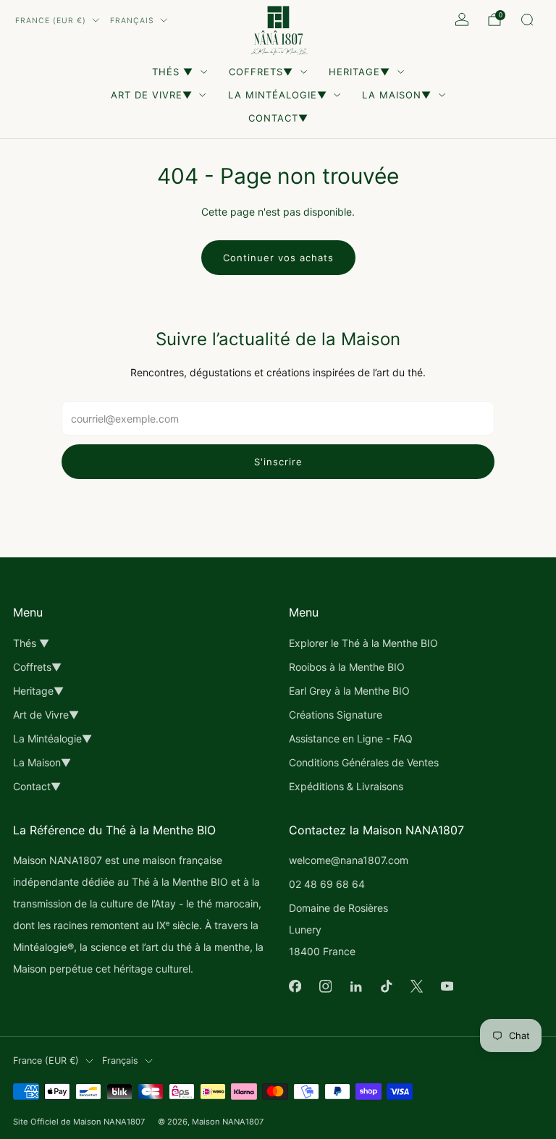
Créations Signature (335, 714)
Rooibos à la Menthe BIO (347, 667)
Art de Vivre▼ (152, 95)
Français (132, 20)
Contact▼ (278, 118)
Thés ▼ (172, 71)
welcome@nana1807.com (348, 860)
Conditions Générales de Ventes (364, 762)
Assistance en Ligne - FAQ (351, 738)
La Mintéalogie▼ (277, 95)
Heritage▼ (359, 71)
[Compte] (462, 19)
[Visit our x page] (416, 986)
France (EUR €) (50, 20)
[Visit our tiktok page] (386, 986)
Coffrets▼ (261, 71)
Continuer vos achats (278, 257)
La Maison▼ (396, 95)
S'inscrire (278, 461)
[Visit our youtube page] (446, 986)
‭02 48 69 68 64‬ (327, 884)
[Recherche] (527, 19)
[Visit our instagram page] (325, 986)
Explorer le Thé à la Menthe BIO (363, 643)
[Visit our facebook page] (294, 986)
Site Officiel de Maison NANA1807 (79, 1122)
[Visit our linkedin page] (355, 986)
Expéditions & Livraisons (346, 786)
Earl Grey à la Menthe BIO (349, 691)
